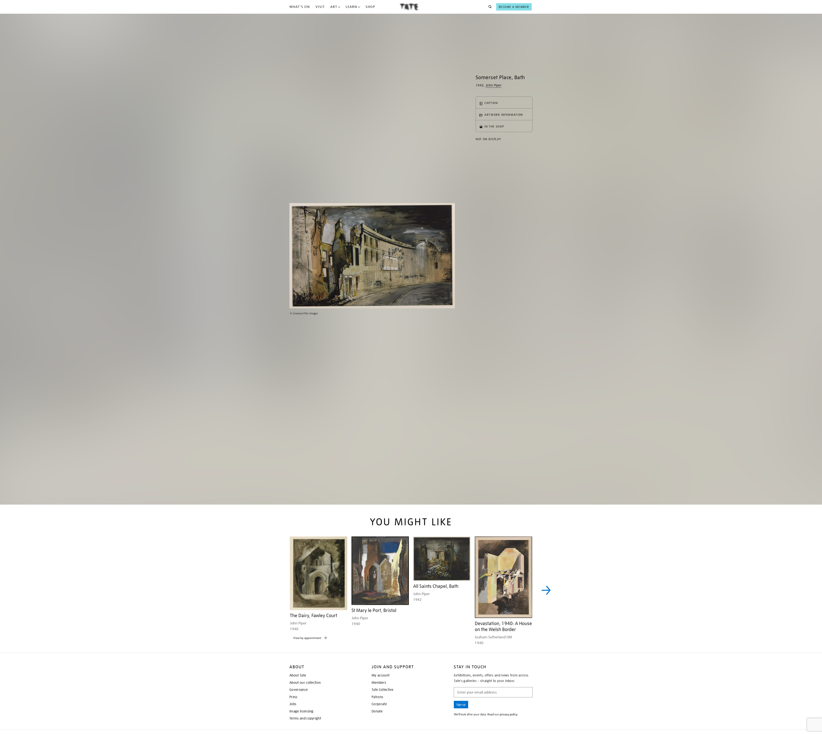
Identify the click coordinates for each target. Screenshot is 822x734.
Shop (370, 7)
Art (333, 7)
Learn (351, 7)
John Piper (493, 85)
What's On (299, 7)
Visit (320, 7)
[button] (488, 7)
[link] (303, 428)
